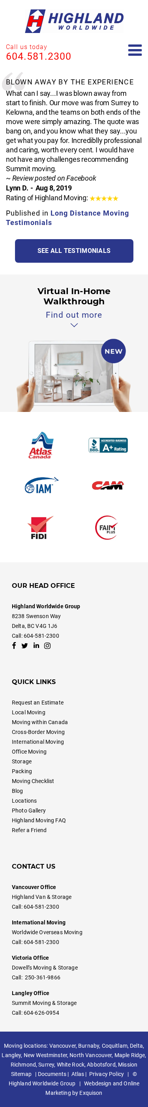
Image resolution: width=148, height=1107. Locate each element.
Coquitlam (114, 1046)
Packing (22, 771)
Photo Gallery (29, 810)
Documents (52, 1074)
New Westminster (45, 1055)
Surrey (46, 1064)
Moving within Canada (40, 722)
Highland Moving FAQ (39, 820)
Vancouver (62, 1046)
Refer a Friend (29, 830)
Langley (11, 1055)
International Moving (38, 742)
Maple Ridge (129, 1055)
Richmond (23, 1064)
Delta (136, 1046)
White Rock (70, 1064)
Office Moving (29, 751)
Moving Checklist (33, 781)
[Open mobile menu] (135, 50)
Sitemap (21, 1074)
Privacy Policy (106, 1074)
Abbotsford (101, 1064)
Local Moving (28, 712)
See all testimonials (74, 250)
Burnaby (88, 1046)
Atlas (77, 1074)
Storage (22, 761)
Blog (17, 791)
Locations (24, 801)
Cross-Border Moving (38, 732)
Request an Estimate (38, 702)
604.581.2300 (38, 56)
